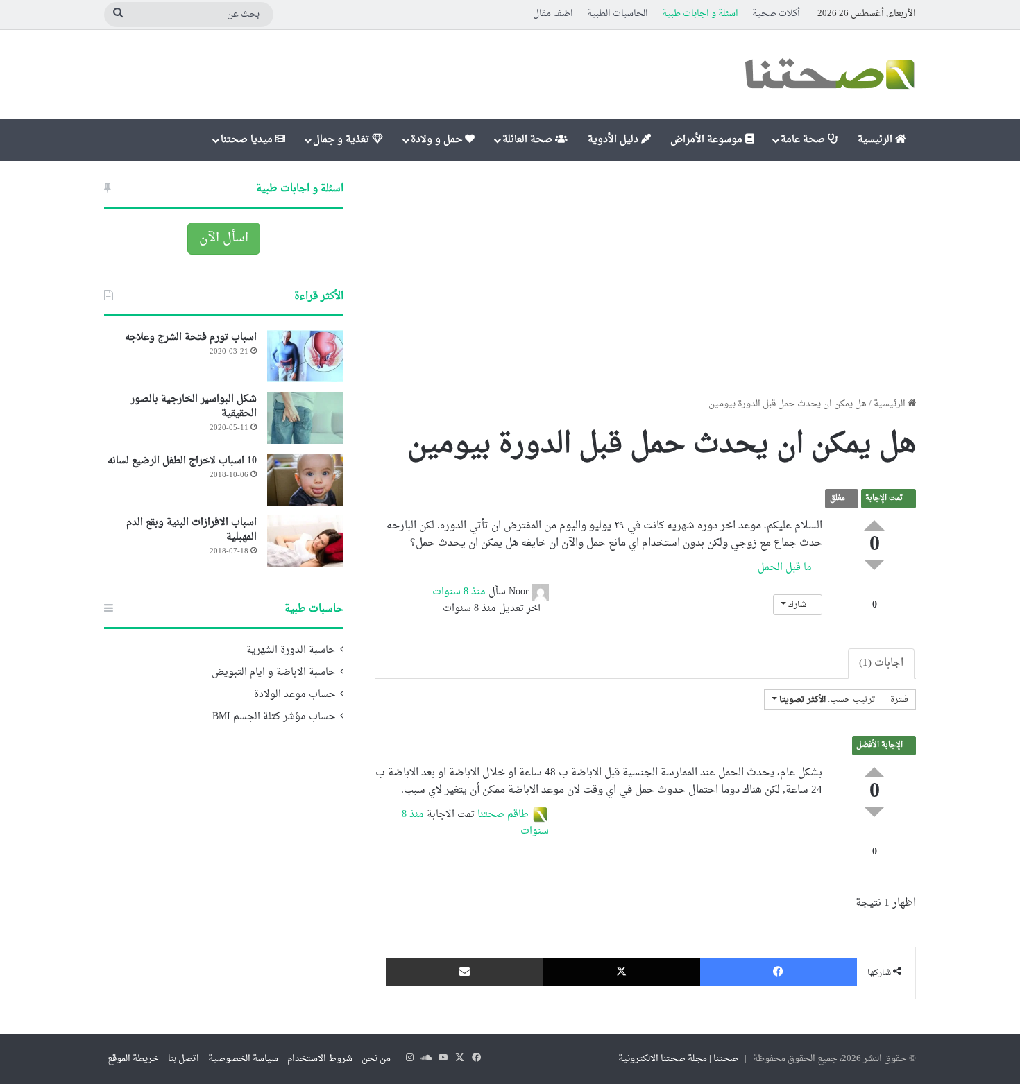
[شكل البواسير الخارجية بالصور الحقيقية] (305, 418)
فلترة (899, 699)
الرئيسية (876, 139)
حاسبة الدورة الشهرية (290, 651)
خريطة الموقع (133, 1058)
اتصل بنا (183, 1058)
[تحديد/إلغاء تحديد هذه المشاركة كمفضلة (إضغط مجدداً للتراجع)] (874, 590)
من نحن (376, 1058)
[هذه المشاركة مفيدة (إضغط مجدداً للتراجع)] (874, 525)
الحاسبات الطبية (617, 13)
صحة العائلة (528, 139)
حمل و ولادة (438, 139)
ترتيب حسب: (827, 699)
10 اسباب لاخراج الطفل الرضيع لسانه (182, 460)
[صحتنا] (829, 75)
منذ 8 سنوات (459, 592)
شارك (797, 604)
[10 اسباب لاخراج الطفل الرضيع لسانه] (305, 480)
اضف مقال (553, 13)
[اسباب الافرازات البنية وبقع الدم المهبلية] (305, 541)
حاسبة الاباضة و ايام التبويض (273, 673)
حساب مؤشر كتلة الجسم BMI (273, 717)
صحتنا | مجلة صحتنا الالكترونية (678, 1058)
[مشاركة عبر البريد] (464, 972)
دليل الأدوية (614, 139)
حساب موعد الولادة (294, 695)
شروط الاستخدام (319, 1058)
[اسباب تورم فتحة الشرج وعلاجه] (305, 356)
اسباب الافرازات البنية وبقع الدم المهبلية (191, 530)
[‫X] (621, 972)
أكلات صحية (776, 13)
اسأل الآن (223, 238)
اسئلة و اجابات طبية (700, 13)
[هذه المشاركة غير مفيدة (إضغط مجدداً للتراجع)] (874, 565)
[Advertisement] (645, 279)
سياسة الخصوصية (243, 1058)
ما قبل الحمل (786, 567)
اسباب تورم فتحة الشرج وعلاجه (191, 337)
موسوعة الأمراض (707, 139)
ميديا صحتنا (248, 139)
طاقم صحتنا (503, 815)
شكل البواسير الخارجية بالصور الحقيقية (193, 406)
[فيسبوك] (778, 972)
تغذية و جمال (342, 139)
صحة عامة (804, 139)
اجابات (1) (881, 663)
